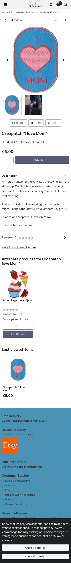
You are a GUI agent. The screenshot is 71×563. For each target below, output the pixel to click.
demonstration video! (31, 466)
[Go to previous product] (56, 20)
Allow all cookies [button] (35, 556)
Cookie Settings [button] (35, 548)
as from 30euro (38, 420)
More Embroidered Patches (19, 247)
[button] (5, 4)
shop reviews (25, 434)
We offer (7, 420)
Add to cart (42, 160)
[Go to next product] (65, 20)
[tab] (35, 175)
